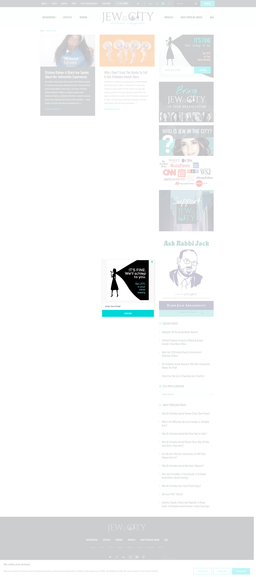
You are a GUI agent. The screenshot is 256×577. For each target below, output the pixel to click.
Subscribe (128, 313)
